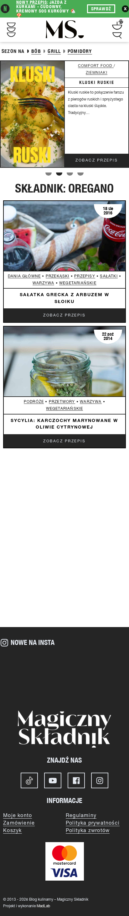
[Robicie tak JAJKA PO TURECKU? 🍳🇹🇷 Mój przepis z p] (107, 663)
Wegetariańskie (77, 283)
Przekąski (58, 276)
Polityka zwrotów (88, 831)
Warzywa (43, 283)
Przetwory (62, 402)
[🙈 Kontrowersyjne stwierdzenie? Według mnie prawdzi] (64, 663)
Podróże (34, 402)
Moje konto (17, 816)
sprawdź (101, 8)
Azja (106, 66)
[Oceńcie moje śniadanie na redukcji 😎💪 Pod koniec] (64, 688)
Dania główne (24, 276)
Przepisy (84, 276)
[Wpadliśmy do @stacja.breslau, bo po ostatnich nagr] (21, 663)
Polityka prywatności (93, 823)
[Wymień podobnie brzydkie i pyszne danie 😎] (21, 688)
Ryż (119, 66)
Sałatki (108, 276)
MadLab (43, 906)
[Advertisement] (64, 553)
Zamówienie (19, 823)
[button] (48, 174)
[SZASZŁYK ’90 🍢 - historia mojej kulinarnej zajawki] (107, 688)
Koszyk (12, 831)
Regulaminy (81, 816)
